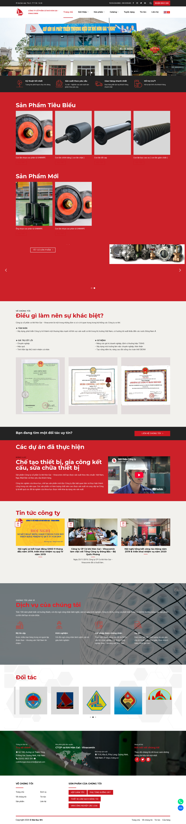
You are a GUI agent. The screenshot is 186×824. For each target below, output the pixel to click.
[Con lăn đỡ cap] (112, 133)
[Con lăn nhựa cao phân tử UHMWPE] (34, 133)
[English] (165, 12)
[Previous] (7, 43)
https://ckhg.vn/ (112, 758)
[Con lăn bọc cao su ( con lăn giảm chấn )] (151, 133)
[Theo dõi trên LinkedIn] (148, 759)
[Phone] (180, 801)
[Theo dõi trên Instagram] (137, 3)
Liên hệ (155, 12)
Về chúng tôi (147, 820)
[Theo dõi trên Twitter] (141, 3)
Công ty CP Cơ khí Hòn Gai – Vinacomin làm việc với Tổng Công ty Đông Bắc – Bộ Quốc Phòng (93, 552)
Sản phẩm (98, 12)
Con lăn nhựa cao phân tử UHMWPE (31, 158)
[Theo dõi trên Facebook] (134, 3)
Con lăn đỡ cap (100, 158)
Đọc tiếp (21, 162)
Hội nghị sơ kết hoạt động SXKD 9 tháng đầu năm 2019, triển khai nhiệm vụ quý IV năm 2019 (40, 552)
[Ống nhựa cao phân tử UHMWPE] (34, 204)
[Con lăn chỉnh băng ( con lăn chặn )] (73, 133)
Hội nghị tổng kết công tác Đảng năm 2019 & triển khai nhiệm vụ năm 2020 (146, 550)
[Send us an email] (145, 3)
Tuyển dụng (129, 12)
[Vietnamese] (168, 12)
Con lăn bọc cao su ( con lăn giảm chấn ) (150, 158)
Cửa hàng (166, 820)
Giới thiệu (82, 12)
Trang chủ (68, 12)
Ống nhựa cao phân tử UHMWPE (29, 229)
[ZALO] (180, 808)
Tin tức (143, 12)
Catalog (113, 12)
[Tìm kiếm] (151, 3)
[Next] (178, 43)
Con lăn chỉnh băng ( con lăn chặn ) (69, 158)
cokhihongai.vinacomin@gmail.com (30, 762)
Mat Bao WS (37, 820)
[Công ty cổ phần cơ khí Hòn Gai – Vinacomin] (20, 12)
